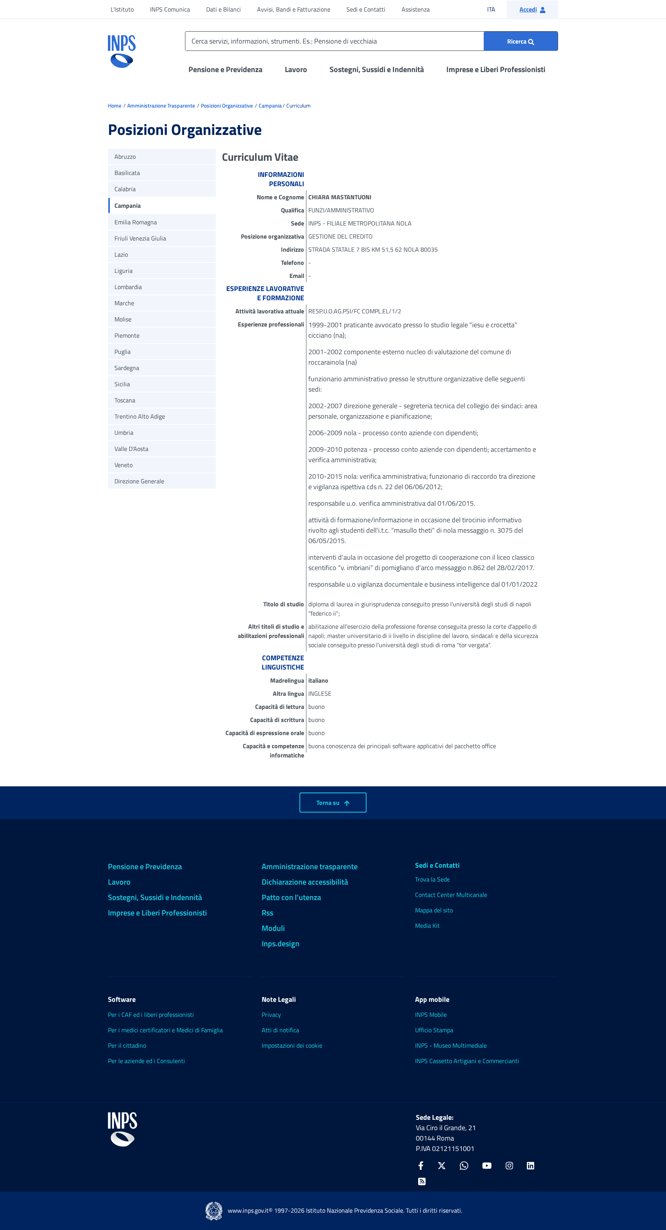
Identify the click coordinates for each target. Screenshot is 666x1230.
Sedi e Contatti (365, 9)
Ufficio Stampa (434, 1030)
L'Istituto (122, 9)
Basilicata (127, 172)
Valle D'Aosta (131, 448)
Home (114, 105)
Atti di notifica (280, 1030)
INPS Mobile (431, 1014)
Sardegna (126, 367)
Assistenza (416, 9)
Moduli (273, 928)
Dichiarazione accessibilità (305, 882)
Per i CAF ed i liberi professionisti (151, 1014)
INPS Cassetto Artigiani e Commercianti (467, 1060)
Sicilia (122, 384)
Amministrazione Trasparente (161, 105)
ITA (496, 9)
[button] (532, 9)
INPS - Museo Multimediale (451, 1045)
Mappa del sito (434, 910)
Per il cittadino (127, 1045)
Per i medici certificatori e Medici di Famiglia (165, 1030)
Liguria (123, 270)
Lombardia (128, 286)
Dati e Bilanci (223, 9)
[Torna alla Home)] (122, 1129)
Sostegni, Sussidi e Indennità (377, 69)
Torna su (328, 802)
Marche (124, 303)
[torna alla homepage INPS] (122, 48)
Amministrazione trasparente (310, 866)
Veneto (123, 464)
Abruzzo (125, 156)
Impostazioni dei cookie (292, 1045)
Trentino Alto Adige (139, 416)
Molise (122, 319)
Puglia (122, 351)
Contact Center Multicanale (451, 894)
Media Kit (427, 925)
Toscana (124, 400)
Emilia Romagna (135, 222)
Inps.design (280, 943)
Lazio (121, 254)
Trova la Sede (432, 879)
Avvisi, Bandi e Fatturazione (293, 9)
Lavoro (296, 69)
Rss (267, 913)
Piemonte (127, 335)
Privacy (271, 1014)
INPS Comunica (170, 9)
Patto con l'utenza (291, 897)
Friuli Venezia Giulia (140, 238)
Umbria (123, 432)
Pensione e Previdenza (225, 69)
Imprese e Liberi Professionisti (495, 69)
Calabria (125, 189)
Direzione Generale (139, 481)
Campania (270, 105)
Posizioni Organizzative (227, 105)
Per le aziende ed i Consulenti (146, 1060)
